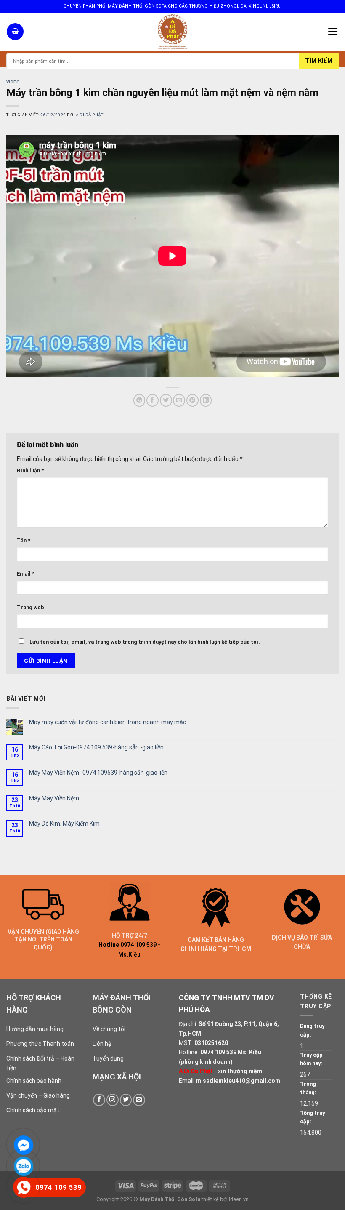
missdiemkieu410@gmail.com (238, 1080)
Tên (23, 540)
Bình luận (30, 470)
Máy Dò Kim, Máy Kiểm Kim (64, 823)
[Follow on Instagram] (112, 1100)
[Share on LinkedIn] (206, 400)
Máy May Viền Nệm (54, 798)
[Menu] (333, 32)
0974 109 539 (218, 1052)
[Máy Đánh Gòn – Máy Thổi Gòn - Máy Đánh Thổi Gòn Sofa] (172, 32)
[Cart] (15, 31)
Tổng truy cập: (312, 1117)
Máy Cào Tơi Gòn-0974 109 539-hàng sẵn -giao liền (96, 747)
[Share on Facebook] (152, 400)
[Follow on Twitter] (126, 1100)
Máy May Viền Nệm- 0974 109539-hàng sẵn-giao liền (98, 772)
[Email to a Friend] (179, 400)
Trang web (30, 607)
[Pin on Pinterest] (192, 400)
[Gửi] (319, 61)
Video (13, 82)
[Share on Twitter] (166, 400)
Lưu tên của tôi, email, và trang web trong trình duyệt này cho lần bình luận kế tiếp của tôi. (144, 642)
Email (25, 573)
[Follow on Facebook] (99, 1100)
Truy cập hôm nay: (311, 1059)
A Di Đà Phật (89, 114)
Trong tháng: (308, 1088)
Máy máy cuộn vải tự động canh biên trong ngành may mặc (107, 722)
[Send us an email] (139, 1100)
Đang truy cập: (312, 1030)
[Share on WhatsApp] (139, 400)
